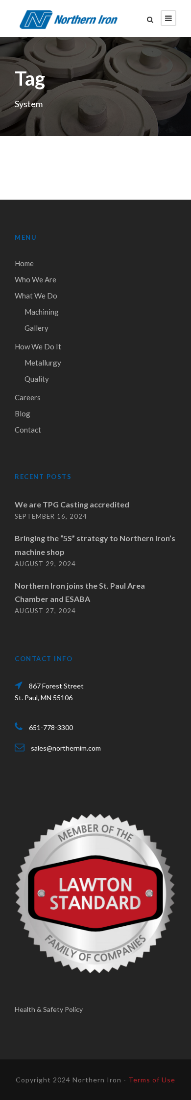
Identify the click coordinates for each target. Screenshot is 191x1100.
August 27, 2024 (45, 611)
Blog (22, 413)
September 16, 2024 (51, 516)
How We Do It (38, 346)
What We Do (36, 295)
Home (24, 263)
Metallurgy (42, 362)
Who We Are (35, 279)
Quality (36, 378)
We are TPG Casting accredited (72, 504)
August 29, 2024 (45, 564)
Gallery (36, 327)
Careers (28, 397)
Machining (41, 311)
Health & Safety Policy (49, 1009)
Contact (28, 429)
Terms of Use (151, 1080)
